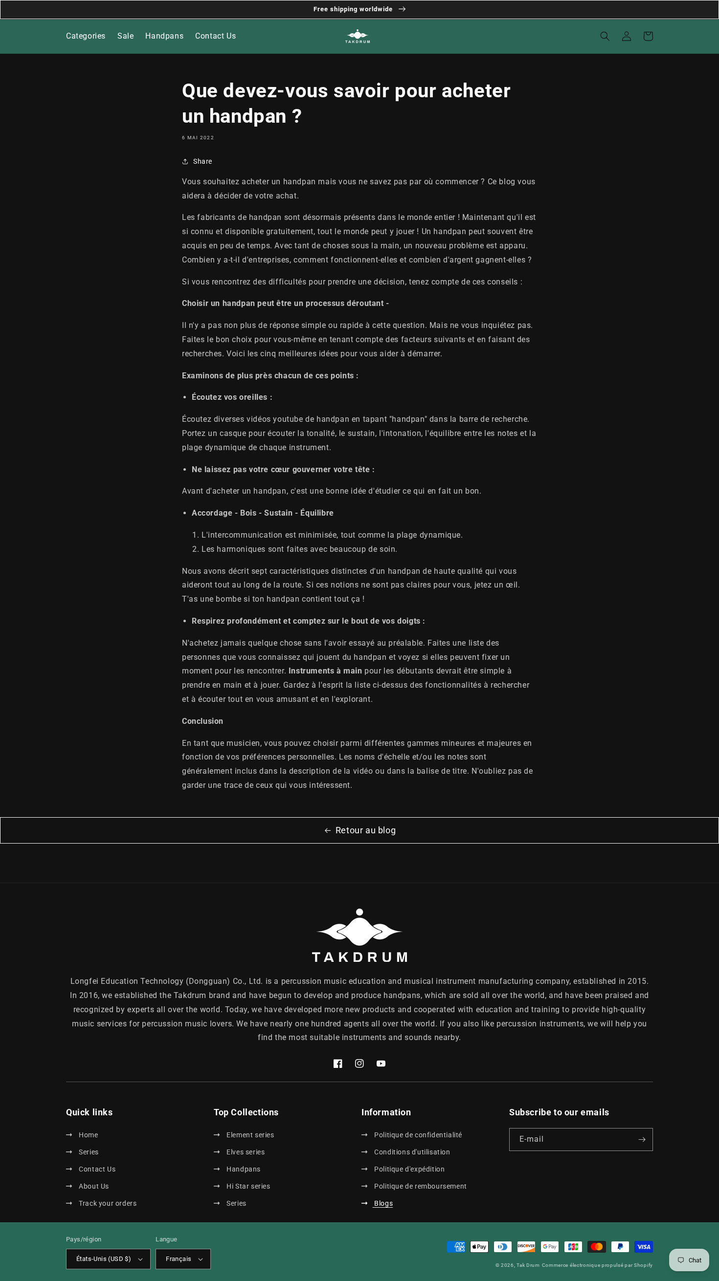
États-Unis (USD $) (103, 1258)
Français (178, 1258)
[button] (605, 36)
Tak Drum (528, 1265)
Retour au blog (366, 830)
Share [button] (202, 161)
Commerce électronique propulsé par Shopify (597, 1265)
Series (88, 1152)
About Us (93, 1186)
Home (87, 1135)
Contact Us (96, 1169)
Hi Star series (247, 1186)
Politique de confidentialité (417, 1135)
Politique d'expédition (409, 1169)
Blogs (383, 1203)
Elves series (245, 1152)
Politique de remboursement (420, 1186)
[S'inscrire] (641, 1139)
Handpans (243, 1169)
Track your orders (106, 1203)
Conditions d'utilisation (411, 1152)
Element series (249, 1135)
